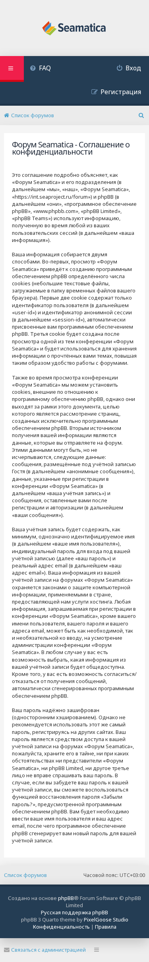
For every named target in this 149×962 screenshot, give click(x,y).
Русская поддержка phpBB (74, 912)
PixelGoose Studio (106, 919)
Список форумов (25, 875)
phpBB (66, 898)
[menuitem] (40, 69)
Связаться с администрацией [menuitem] (48, 949)
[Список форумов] (74, 29)
